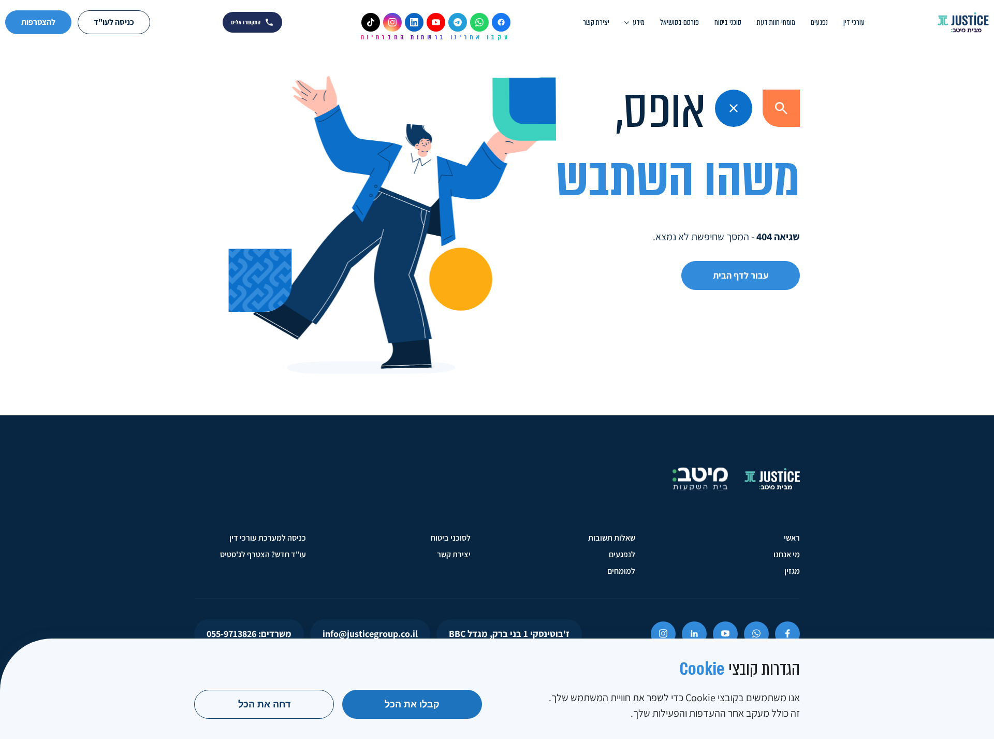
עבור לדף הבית (740, 275)
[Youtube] (725, 633)
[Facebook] (501, 22)
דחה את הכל (264, 704)
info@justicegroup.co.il (370, 634)
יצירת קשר (596, 22)
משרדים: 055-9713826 (249, 634)
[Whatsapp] (756, 633)
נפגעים (819, 22)
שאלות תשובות (611, 537)
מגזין (792, 571)
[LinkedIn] (414, 22)
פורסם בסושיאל (679, 22)
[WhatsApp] (479, 22)
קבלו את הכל (412, 704)
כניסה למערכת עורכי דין (267, 537)
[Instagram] (392, 22)
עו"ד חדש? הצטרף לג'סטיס (263, 554)
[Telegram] (457, 22)
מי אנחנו (786, 554)
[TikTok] (370, 22)
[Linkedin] (694, 633)
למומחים (621, 571)
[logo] (963, 22)
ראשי (792, 537)
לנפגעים (622, 554)
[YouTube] (436, 22)
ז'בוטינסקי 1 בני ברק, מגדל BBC (509, 634)
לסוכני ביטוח (451, 537)
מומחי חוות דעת (776, 22)
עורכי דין (854, 22)
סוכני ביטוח (727, 22)
